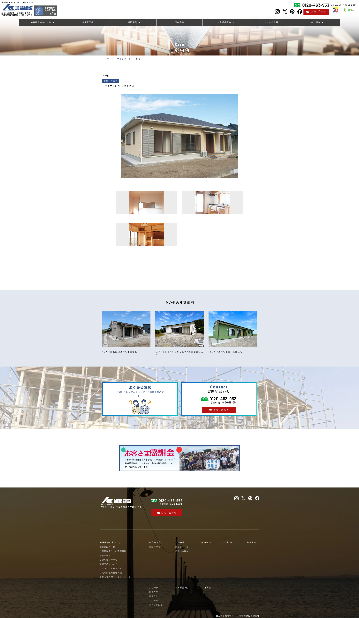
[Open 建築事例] (139, 22)
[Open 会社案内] (322, 22)
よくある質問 (249, 542)
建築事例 (179, 50)
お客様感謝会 (182, 587)
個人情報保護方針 (225, 615)
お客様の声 (227, 542)
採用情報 (206, 587)
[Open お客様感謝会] (233, 22)
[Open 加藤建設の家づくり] (53, 22)
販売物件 (206, 542)
